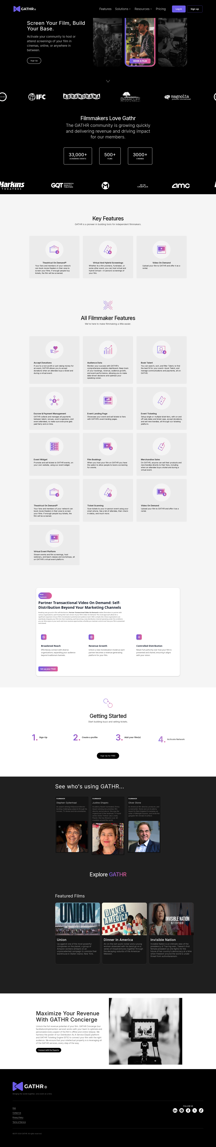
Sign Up (34, 61)
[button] (123, 9)
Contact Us (17, 1113)
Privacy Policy (18, 1117)
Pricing (161, 9)
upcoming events (112, 1106)
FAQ (14, 1108)
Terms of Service (19, 1122)
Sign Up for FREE (108, 756)
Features (105, 9)
